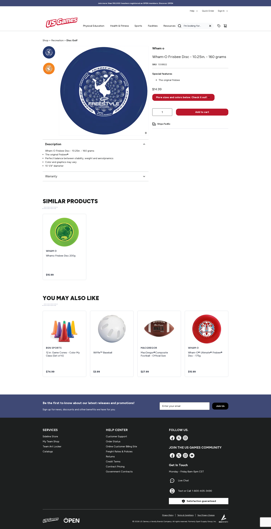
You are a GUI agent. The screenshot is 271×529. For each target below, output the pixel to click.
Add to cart (202, 112)
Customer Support (116, 436)
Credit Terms (113, 461)
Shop (45, 40)
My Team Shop (51, 441)
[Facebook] (172, 438)
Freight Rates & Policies (119, 451)
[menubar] (209, 9)
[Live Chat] (172, 480)
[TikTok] (192, 455)
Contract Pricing (115, 466)
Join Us (220, 406)
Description (53, 144)
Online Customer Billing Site (121, 446)
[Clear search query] (210, 26)
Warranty (51, 176)
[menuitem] (194, 9)
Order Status (113, 441)
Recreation (57, 40)
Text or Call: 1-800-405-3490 (195, 490)
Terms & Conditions (185, 515)
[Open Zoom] (146, 133)
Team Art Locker (52, 446)
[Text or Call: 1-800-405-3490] (172, 491)
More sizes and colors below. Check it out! (181, 97)
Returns (110, 456)
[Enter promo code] (219, 26)
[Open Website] (72, 520)
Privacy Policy (167, 515)
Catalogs (48, 451)
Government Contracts (119, 471)
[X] (178, 438)
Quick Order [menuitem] (208, 11)
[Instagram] (185, 438)
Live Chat (183, 480)
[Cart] (225, 26)
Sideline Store (50, 436)
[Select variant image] (49, 52)
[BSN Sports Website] (223, 518)
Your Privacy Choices (206, 515)
